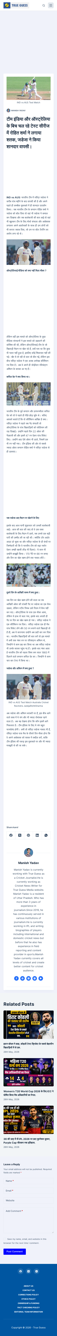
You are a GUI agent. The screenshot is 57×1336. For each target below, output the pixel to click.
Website (10, 1200)
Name (10, 1180)
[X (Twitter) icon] (28, 978)
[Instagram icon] (34, 978)
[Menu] (51, 5)
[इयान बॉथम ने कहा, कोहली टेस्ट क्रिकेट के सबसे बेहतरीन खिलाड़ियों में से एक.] (28, 1024)
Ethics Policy (29, 1299)
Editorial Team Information (28, 1312)
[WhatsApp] (46, 835)
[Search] (44, 5)
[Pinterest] (28, 835)
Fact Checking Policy (28, 1307)
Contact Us (28, 1290)
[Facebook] (11, 835)
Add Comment (14, 1211)
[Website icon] (22, 978)
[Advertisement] (28, 40)
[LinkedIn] (37, 835)
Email (9, 1190)
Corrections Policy (28, 1295)
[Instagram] (36, 1271)
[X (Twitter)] (19, 835)
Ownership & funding (28, 1303)
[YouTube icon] (40, 978)
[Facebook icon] (16, 978)
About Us (28, 1286)
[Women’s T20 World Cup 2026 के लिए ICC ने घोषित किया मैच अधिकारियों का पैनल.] (28, 1072)
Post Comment (15, 1251)
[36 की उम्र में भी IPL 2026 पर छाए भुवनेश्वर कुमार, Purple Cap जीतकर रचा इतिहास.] (28, 1120)
